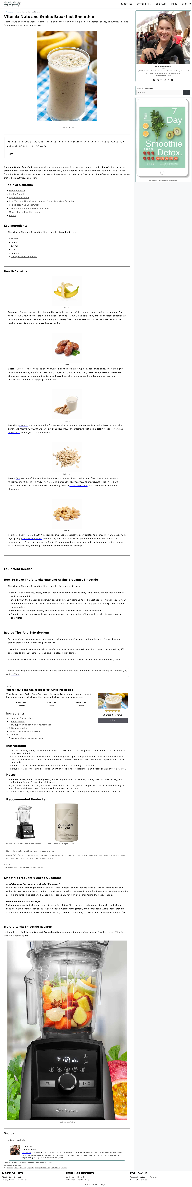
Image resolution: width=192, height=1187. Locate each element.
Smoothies (126, 4)
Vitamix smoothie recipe (56, 167)
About (4, 1177)
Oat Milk (23, 1168)
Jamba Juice (71, 1177)
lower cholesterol (79, 485)
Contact (17, 1177)
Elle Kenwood (26, 1153)
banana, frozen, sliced (22, 718)
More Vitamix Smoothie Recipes (25, 212)
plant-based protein (31, 538)
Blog (10, 1177)
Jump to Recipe (67, 127)
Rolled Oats (55, 1168)
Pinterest (118, 670)
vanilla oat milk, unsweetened (35, 725)
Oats (18, 478)
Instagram (107, 670)
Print (112, 720)
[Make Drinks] (12, 4)
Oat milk (23, 425)
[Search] (186, 92)
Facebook (96, 670)
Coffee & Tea (144, 4)
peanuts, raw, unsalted (29, 731)
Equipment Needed (19, 197)
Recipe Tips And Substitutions (24, 205)
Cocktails (161, 4)
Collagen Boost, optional (24, 256)
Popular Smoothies (42, 1168)
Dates (20, 369)
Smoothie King (82, 1180)
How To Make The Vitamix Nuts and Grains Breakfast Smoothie (42, 201)
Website (21, 1140)
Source (12, 215)
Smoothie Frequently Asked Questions (29, 208)
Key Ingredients (17, 190)
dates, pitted (17, 721)
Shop (184, 4)
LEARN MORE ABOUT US (163, 75)
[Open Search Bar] (190, 4)
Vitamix (64, 1168)
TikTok (133, 1180)
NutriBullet (70, 1180)
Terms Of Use (21, 1180)
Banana (10, 1168)
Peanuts (23, 535)
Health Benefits (17, 194)
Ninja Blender (83, 1177)
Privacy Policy (8, 1180)
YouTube (15, 674)
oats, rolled (22, 728)
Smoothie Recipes (13, 12)
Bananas (24, 312)
